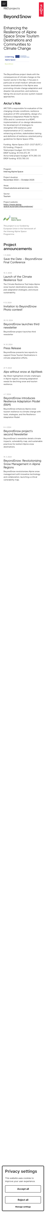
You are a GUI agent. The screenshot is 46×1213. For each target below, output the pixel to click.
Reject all (23, 1199)
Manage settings (23, 1207)
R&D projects (12, 8)
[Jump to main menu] (4, 4)
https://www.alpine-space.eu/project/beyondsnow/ (18, 205)
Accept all (23, 1188)
